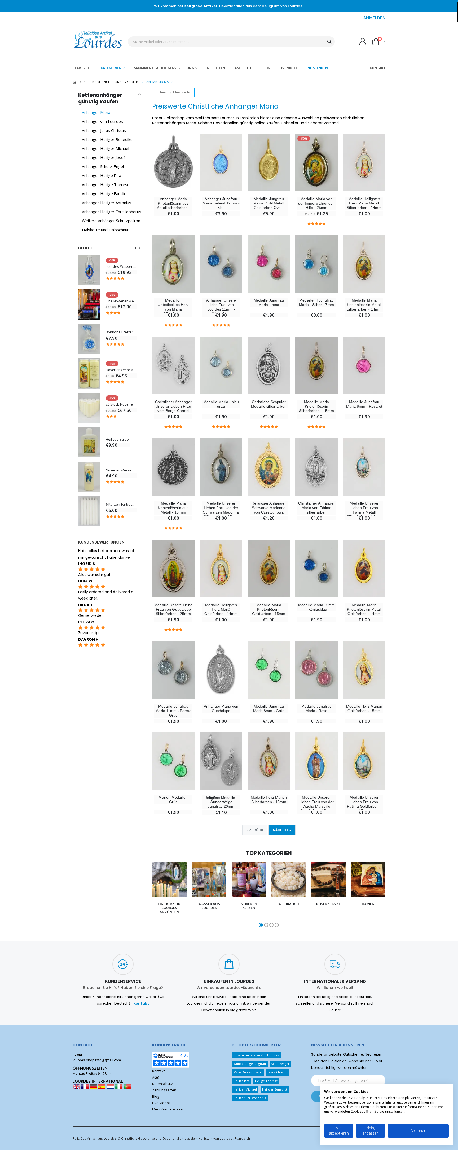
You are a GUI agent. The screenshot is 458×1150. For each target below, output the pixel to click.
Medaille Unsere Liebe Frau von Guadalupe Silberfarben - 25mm (173, 609)
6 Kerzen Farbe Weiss (121, 504)
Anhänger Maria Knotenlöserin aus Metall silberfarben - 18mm (173, 205)
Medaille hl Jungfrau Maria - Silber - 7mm (316, 302)
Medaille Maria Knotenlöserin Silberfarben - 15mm (316, 406)
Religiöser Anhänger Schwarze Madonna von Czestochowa (269, 507)
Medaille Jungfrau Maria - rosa (269, 302)
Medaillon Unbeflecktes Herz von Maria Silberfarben (173, 307)
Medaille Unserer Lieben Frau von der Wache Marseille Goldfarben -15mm (316, 804)
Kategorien (111, 68)
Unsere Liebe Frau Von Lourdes (256, 1055)
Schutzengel (280, 1064)
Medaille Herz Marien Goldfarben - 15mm (364, 708)
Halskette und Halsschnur (105, 229)
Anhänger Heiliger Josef (103, 157)
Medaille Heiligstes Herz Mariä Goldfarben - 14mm (220, 609)
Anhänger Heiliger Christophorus (111, 211)
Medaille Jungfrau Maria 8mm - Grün (268, 708)
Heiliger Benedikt (274, 1089)
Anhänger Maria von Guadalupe (221, 708)
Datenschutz (162, 1083)
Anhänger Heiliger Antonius (106, 202)
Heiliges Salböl (118, 439)
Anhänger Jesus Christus (104, 130)
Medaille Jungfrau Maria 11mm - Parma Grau (173, 710)
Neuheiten (216, 68)
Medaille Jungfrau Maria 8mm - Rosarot (364, 404)
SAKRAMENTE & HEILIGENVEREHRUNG (164, 68)
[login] (362, 41)
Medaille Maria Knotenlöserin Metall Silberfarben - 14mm (364, 304)
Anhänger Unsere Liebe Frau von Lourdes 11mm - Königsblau (221, 307)
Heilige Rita (242, 1081)
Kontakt (377, 68)
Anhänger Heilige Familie (104, 193)
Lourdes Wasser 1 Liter (121, 266)
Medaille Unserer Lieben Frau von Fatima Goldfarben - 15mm (364, 804)
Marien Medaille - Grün (173, 799)
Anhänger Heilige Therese (106, 184)
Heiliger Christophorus (250, 1098)
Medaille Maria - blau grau (221, 404)
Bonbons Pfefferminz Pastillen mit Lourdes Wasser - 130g (121, 332)
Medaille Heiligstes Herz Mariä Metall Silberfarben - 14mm (364, 203)
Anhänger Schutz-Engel (103, 166)
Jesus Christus (278, 1072)
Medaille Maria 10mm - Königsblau (316, 607)
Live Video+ (289, 68)
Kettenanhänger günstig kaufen (111, 82)
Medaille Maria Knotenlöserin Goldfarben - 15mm (268, 609)
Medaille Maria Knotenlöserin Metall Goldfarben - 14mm (364, 609)
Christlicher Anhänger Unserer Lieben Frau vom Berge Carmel (173, 406)
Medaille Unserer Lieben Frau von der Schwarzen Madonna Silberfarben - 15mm (221, 510)
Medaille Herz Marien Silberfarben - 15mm (269, 799)
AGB (155, 1077)
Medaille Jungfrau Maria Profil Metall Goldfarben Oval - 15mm (268, 205)
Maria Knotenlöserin (248, 1072)
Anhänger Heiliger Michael (105, 148)
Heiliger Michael (245, 1089)
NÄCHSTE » (282, 830)
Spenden (320, 68)
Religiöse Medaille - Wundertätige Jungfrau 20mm (220, 802)
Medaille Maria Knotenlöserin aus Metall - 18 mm (173, 507)
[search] (329, 41)
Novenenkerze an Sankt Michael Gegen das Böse (121, 370)
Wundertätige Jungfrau (250, 1064)
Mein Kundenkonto (167, 1109)
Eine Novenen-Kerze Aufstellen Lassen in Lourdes (121, 301)
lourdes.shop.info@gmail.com (97, 1060)
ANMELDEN (374, 17)
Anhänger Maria (96, 112)
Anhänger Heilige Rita (101, 175)
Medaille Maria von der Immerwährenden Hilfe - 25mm (316, 203)
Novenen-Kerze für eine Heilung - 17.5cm (121, 470)
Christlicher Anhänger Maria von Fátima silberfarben (316, 507)
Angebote (243, 68)
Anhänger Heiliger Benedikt (107, 139)
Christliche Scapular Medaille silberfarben (268, 404)
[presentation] (145, 895)
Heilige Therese (266, 1081)
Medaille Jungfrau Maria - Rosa (316, 708)
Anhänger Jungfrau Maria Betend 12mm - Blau (220, 203)
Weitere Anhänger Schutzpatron (111, 220)
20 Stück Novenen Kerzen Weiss (121, 404)
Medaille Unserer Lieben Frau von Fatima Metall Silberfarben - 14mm (364, 510)
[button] (378, 42)
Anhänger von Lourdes (102, 121)
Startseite (82, 68)
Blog (265, 68)
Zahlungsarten (164, 1090)
